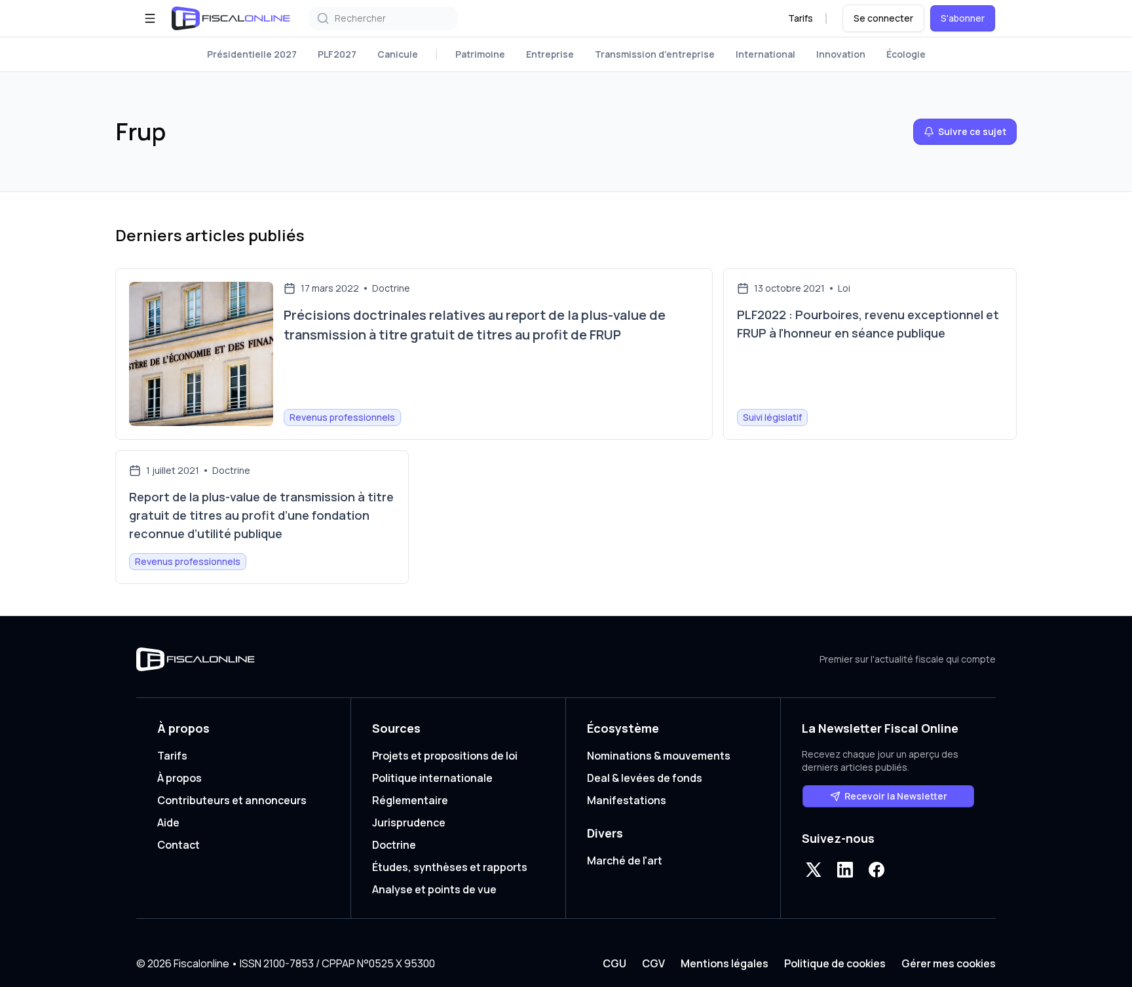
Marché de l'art (624, 860)
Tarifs (800, 18)
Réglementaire (410, 800)
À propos (179, 778)
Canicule (397, 54)
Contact (178, 845)
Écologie (906, 54)
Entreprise (550, 54)
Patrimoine (480, 54)
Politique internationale (432, 778)
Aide (168, 822)
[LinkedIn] (845, 869)
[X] (813, 869)
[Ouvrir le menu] (150, 18)
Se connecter (883, 18)
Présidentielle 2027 (252, 54)
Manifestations (626, 800)
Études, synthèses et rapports (449, 867)
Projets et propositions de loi (445, 755)
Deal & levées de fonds (644, 778)
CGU (614, 963)
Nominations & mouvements (658, 755)
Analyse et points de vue (434, 889)
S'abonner (963, 18)
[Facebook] (876, 869)
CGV (653, 963)
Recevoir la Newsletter (895, 796)
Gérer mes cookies (948, 963)
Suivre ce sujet (972, 131)
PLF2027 (337, 54)
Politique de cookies (835, 963)
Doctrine (394, 845)
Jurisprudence (408, 822)
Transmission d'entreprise (655, 54)
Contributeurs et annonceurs (232, 800)
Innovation (840, 54)
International (765, 54)
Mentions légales (724, 963)
